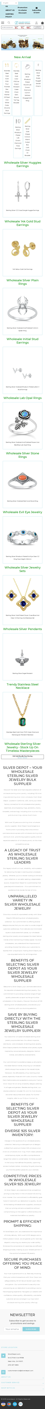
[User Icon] (36, 23)
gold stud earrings (15, 815)
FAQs (25, 1098)
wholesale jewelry (26, 840)
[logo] (22, 23)
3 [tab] (25, 48)
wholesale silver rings (18, 1152)
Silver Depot (34, 1277)
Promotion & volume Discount (22, 10)
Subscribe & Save (36, 11)
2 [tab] (22, 48)
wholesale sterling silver (33, 833)
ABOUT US (10, 10)
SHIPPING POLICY (10, 15)
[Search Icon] (9, 23)
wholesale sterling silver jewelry (15, 793)
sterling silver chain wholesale (22, 797)
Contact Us (33, 1098)
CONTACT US (10, 5)
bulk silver (10, 837)
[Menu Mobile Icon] (2, 22)
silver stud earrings (35, 811)
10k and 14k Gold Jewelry (32, 1091)
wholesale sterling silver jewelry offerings (22, 1302)
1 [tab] (20, 48)
